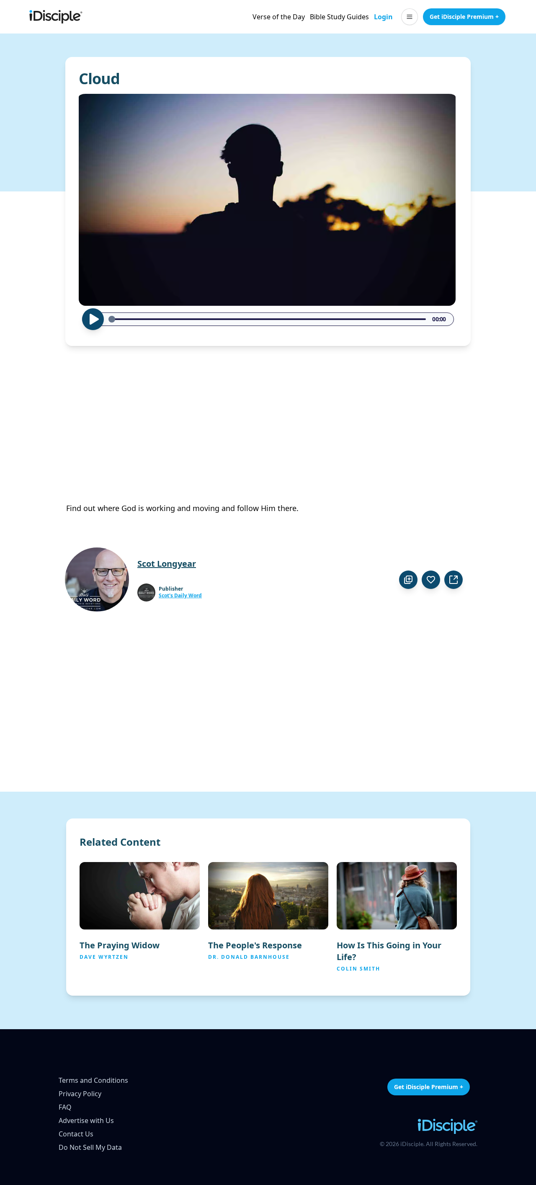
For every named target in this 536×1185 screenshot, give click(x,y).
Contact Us (76, 1134)
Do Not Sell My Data (90, 1147)
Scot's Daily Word (180, 595)
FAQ (65, 1107)
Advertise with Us (86, 1120)
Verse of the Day (279, 16)
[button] (409, 16)
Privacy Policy (80, 1093)
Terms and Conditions (93, 1080)
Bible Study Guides (339, 16)
